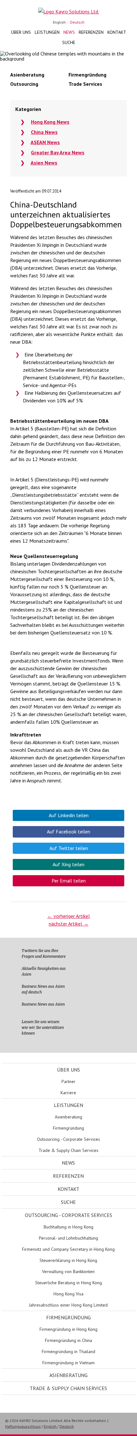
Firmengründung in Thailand (68, 1351)
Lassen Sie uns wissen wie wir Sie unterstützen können (43, 1027)
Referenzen (91, 32)
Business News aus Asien (43, 1004)
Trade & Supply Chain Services (68, 1150)
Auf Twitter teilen (68, 848)
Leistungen (47, 32)
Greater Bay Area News (57, 152)
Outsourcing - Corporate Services (68, 1139)
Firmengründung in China (68, 1340)
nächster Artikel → (69, 923)
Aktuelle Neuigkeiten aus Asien (44, 971)
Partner (68, 1081)
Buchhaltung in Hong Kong (68, 1227)
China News (44, 132)
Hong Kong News (50, 122)
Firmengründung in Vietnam (68, 1363)
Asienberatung (68, 1117)
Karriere (68, 1092)
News (69, 32)
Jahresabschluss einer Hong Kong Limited (68, 1305)
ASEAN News (45, 142)
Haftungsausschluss (23, 1426)
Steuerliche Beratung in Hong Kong (68, 1283)
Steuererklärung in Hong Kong (68, 1260)
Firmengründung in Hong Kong (68, 1329)
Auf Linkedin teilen (69, 815)
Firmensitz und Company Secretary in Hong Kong (68, 1249)
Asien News (44, 162)
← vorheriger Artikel (68, 916)
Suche (68, 42)
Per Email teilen (69, 880)
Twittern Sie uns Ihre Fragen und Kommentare (44, 953)
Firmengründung (68, 1128)
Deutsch (77, 22)
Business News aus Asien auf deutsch (43, 989)
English (59, 22)
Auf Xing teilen (68, 864)
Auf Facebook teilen (68, 831)
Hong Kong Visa (68, 1294)
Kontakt (116, 32)
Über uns (21, 32)
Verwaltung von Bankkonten (68, 1271)
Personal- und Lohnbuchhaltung (68, 1238)
